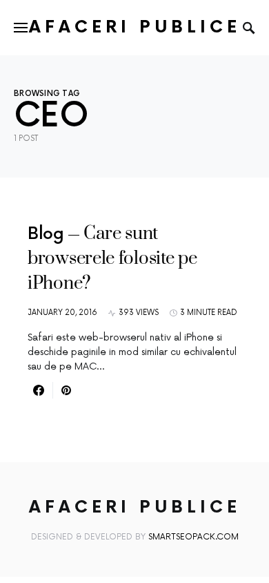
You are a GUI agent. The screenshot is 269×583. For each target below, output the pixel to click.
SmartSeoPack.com (193, 537)
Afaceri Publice (135, 27)
